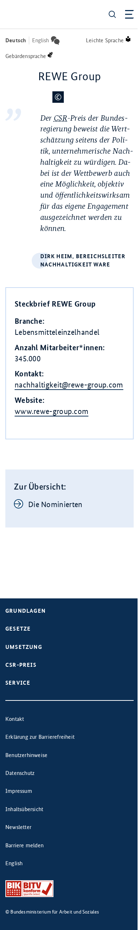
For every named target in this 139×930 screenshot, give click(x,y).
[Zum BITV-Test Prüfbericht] (29, 888)
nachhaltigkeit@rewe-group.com (69, 384)
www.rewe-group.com (51, 411)
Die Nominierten (55, 504)
